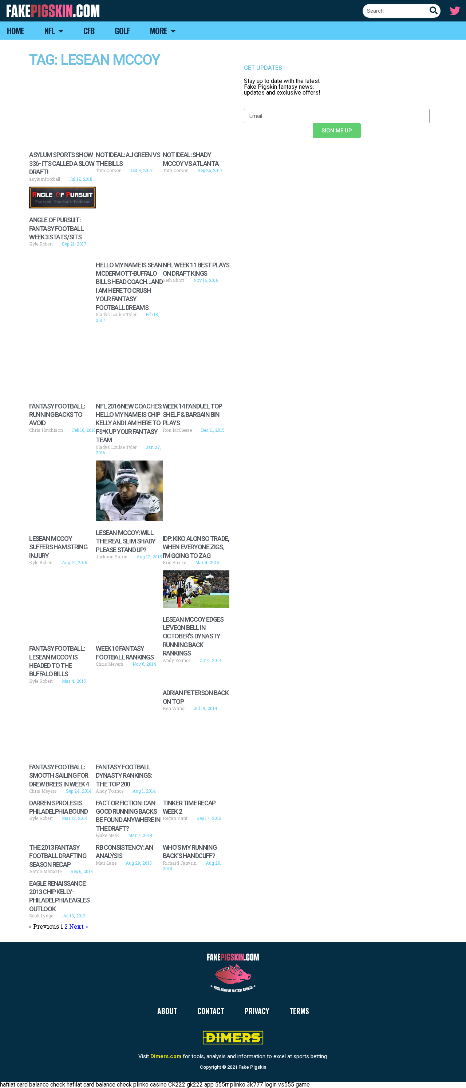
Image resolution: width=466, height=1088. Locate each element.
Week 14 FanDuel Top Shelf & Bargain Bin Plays (192, 414)
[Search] (434, 11)
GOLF (122, 30)
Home (15, 30)
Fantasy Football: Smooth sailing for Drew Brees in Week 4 (59, 775)
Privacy (257, 1010)
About (167, 1010)
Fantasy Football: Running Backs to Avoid (56, 414)
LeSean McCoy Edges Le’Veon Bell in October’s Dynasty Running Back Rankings (193, 636)
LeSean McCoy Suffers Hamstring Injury (58, 547)
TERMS (299, 1010)
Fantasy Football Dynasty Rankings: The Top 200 (123, 775)
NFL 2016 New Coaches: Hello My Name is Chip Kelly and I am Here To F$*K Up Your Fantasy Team (129, 423)
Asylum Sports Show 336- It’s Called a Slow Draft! (61, 163)
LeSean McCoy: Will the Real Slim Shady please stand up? (125, 541)
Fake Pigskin (252, 1067)
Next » (78, 926)
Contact (210, 1010)
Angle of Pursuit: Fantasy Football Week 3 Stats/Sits (56, 228)
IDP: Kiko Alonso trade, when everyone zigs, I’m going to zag (196, 547)
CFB (88, 30)
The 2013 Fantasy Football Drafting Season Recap (57, 856)
